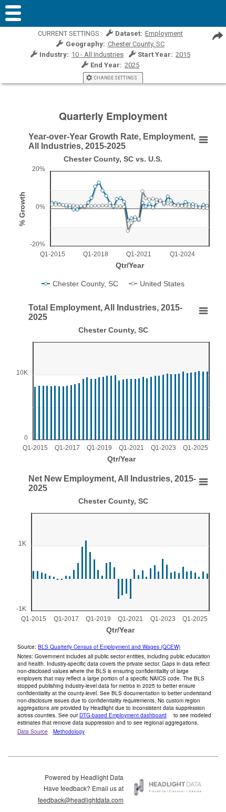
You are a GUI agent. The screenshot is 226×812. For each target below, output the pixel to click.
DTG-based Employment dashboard (123, 715)
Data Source (32, 731)
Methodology (69, 731)
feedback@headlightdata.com (81, 799)
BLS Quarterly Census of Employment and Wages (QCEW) (109, 646)
